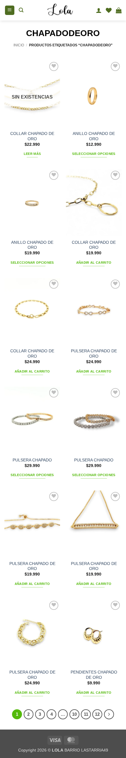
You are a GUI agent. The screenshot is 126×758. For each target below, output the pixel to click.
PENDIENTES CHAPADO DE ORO (94, 675)
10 (74, 714)
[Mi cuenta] (99, 10)
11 (86, 714)
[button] (9, 10)
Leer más (32, 153)
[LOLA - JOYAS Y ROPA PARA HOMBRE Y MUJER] (59, 10)
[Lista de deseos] (109, 10)
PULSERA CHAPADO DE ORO (94, 353)
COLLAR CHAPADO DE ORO (32, 136)
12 (97, 714)
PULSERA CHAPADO (32, 460)
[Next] (109, 714)
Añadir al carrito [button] (94, 262)
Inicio (18, 45)
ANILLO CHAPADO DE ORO (94, 136)
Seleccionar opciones (93, 153)
